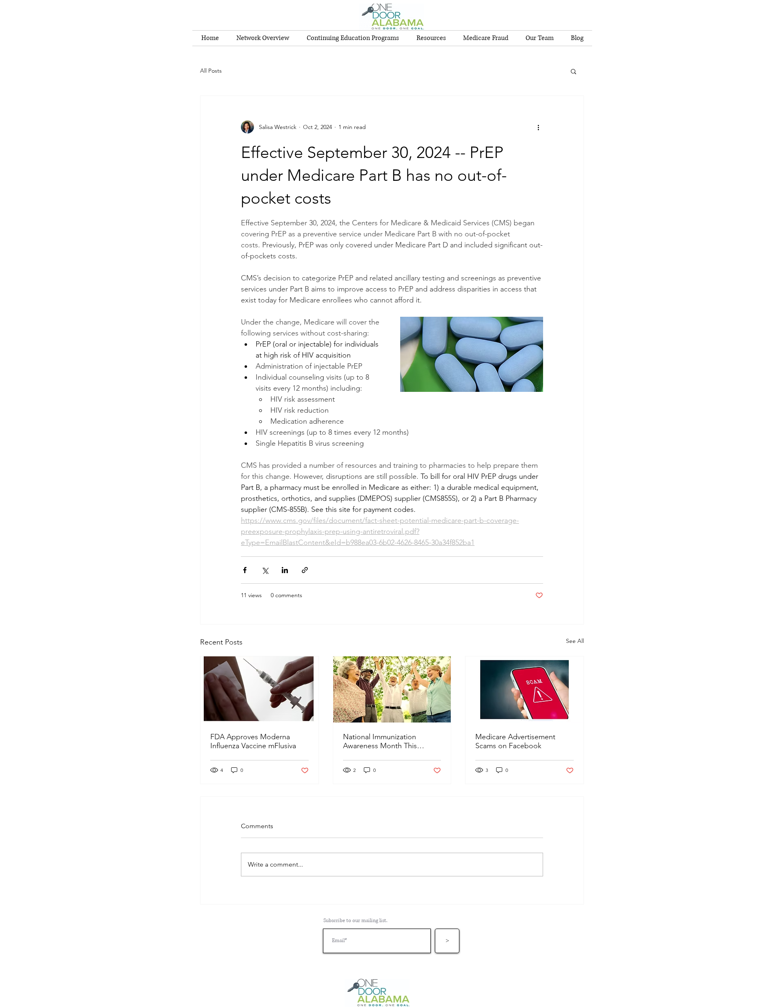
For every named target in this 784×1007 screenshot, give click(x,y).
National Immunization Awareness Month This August (380, 741)
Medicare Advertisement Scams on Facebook (515, 741)
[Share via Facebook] (245, 570)
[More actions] (538, 127)
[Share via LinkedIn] (285, 570)
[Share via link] (305, 570)
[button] (573, 71)
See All (575, 641)
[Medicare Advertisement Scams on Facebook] (525, 689)
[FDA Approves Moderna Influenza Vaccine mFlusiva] (259, 689)
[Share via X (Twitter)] (265, 570)
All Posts (211, 70)
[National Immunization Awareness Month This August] (392, 689)
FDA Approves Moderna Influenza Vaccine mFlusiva (253, 741)
